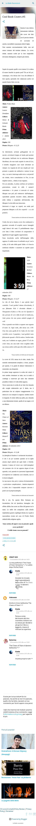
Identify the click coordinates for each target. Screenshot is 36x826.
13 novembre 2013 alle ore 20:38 (19, 600)
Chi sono (3, 809)
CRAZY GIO (13, 557)
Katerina (12, 640)
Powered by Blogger (19, 819)
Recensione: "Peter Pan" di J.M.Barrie (16, 777)
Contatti (11, 809)
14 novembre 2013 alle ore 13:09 (19, 642)
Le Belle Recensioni (13, 3)
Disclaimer (9, 811)
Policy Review (19, 809)
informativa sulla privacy (13, 714)
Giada (17, 571)
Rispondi (12, 593)
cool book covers (9, 538)
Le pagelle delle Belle (10, 800)
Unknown (13, 597)
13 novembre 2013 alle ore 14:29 (19, 559)
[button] (3, 21)
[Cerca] (33, 3)
